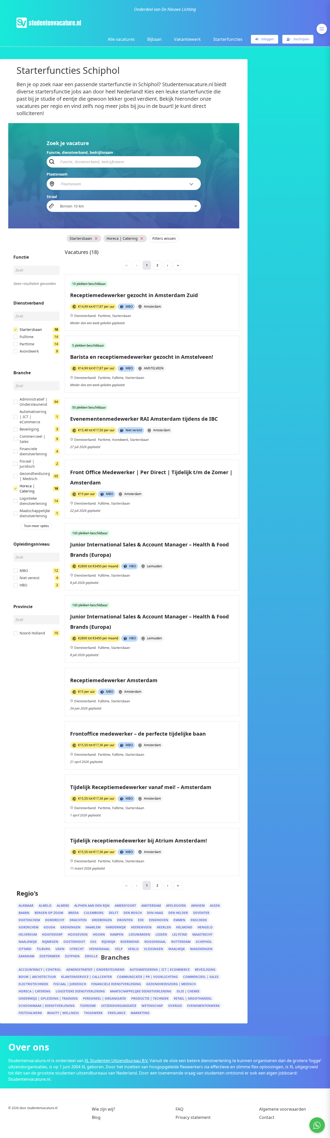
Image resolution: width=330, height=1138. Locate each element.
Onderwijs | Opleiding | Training (48, 998)
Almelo (45, 905)
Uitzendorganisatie (118, 1006)
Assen (215, 905)
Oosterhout (74, 942)
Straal (52, 196)
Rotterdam (181, 942)
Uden (59, 949)
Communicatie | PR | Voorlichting (147, 977)
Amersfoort (125, 905)
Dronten (125, 920)
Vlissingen (153, 949)
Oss (93, 942)
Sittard (25, 949)
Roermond (129, 942)
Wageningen (201, 949)
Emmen (179, 920)
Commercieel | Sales (201, 977)
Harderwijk (116, 927)
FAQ (180, 1109)
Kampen (116, 934)
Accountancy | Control (40, 969)
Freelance (117, 1013)
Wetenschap (152, 1006)
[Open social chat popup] (317, 1125)
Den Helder (178, 913)
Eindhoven (158, 920)
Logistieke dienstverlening (80, 991)
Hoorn (99, 934)
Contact (266, 1117)
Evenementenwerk (203, 1006)
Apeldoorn (176, 905)
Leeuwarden (139, 934)
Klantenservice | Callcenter (86, 977)
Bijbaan (154, 39)
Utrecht (77, 949)
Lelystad (179, 934)
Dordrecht (54, 920)
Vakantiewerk (187, 39)
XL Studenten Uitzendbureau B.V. (116, 1060)
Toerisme (88, 1006)
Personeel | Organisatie (104, 998)
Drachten (78, 920)
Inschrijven (301, 39)
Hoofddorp (52, 934)
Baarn (24, 913)
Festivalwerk (30, 1013)
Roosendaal (155, 942)
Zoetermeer (49, 956)
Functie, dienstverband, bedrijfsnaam (80, 152)
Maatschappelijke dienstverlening (140, 991)
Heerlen (164, 927)
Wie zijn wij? (103, 1109)
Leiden (161, 934)
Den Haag (155, 913)
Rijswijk (108, 942)
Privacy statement (193, 1117)
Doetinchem (29, 920)
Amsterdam (151, 905)
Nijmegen (50, 942)
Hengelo (205, 927)
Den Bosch (132, 913)
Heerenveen (141, 927)
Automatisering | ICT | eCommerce (160, 969)
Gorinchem (28, 927)
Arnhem (198, 905)
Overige (175, 1006)
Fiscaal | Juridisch (69, 984)
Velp (119, 949)
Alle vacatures (121, 39)
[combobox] (127, 184)
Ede (141, 920)
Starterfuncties (228, 39)
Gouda (49, 927)
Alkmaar (26, 905)
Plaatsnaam (57, 174)
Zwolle (91, 956)
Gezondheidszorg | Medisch (171, 984)
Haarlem (93, 927)
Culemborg (94, 913)
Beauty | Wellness (63, 1013)
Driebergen (102, 920)
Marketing (140, 1013)
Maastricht (202, 934)
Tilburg (43, 949)
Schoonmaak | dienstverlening (47, 1006)
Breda (73, 913)
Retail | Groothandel (193, 998)
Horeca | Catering (35, 991)
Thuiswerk (93, 1013)
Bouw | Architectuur (37, 977)
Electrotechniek (33, 984)
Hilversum (28, 934)
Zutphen (72, 956)
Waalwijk (176, 949)
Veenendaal (99, 949)
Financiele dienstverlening (116, 984)
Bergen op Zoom (49, 913)
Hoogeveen (78, 934)
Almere (63, 905)
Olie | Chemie (188, 991)
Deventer (201, 913)
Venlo (133, 949)
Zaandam (26, 956)
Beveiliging (205, 969)
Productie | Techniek (150, 998)
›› (178, 265)
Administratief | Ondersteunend (95, 969)
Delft (113, 913)
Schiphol (204, 942)
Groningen (70, 927)
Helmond (184, 927)
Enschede (199, 920)
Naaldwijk (28, 942)
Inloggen (267, 39)
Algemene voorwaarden (282, 1109)
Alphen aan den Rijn (92, 905)
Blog (96, 1117)
